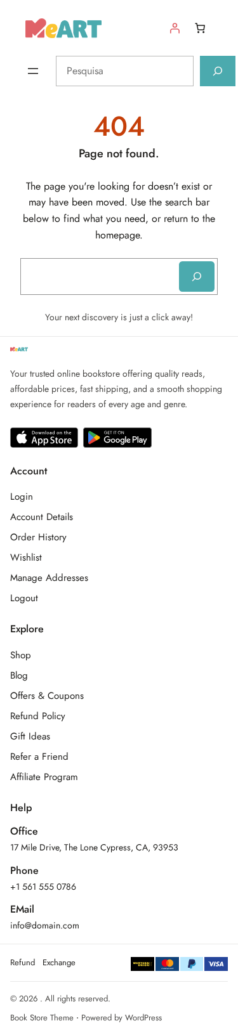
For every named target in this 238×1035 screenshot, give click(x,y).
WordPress (143, 1018)
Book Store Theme (42, 1018)
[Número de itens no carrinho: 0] (200, 28)
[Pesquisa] (217, 71)
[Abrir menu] (33, 71)
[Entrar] (174, 28)
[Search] (197, 276)
